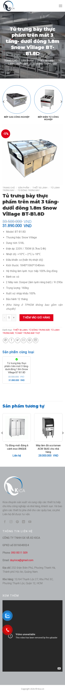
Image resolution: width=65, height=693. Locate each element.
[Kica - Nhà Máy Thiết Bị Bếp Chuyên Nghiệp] (19, 6)
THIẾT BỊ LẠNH (45, 60)
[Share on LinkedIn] (35, 340)
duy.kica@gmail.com (21, 560)
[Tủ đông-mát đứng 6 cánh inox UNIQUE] (16, 427)
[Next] (61, 101)
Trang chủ (10, 60)
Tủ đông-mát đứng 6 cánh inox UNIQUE (16, 447)
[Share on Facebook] (11, 340)
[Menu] (60, 6)
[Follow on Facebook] (4, 522)
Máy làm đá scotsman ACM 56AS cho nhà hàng (48, 448)
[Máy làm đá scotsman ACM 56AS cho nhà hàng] (48, 427)
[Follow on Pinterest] (17, 522)
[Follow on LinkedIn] (23, 522)
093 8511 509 (19, 552)
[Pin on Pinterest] (29, 340)
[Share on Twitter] (17, 340)
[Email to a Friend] (23, 340)
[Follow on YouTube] (29, 522)
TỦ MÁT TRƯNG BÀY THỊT (27, 333)
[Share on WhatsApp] (5, 340)
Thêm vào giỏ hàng (36, 317)
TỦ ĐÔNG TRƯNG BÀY (44, 63)
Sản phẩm (27, 60)
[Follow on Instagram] (11, 522)
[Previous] (4, 101)
